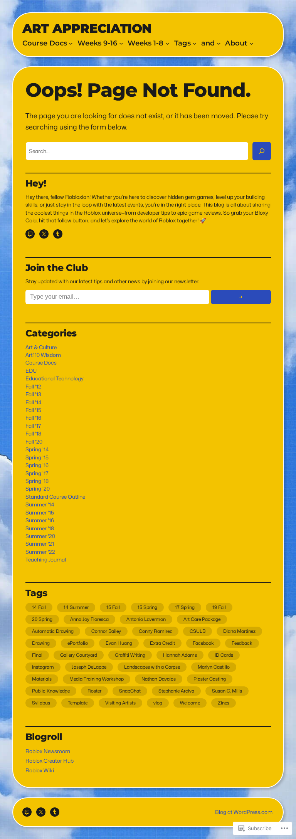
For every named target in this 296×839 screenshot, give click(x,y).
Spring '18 (37, 481)
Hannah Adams (180, 655)
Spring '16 (37, 465)
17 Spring (185, 607)
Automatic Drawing (53, 631)
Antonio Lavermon (146, 619)
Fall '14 (33, 402)
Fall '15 (33, 410)
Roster (94, 691)
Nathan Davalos (158, 679)
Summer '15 (39, 512)
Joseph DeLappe (89, 667)
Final (37, 655)
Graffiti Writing (130, 655)
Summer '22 (40, 552)
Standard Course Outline (55, 497)
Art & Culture (41, 347)
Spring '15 (37, 457)
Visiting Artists (120, 703)
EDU (31, 371)
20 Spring (42, 619)
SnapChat (130, 691)
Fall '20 (33, 442)
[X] (44, 234)
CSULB (197, 631)
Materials (42, 679)
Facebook (203, 643)
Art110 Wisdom (43, 355)
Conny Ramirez (155, 631)
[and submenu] (219, 43)
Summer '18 (39, 528)
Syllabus (41, 703)
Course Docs (41, 363)
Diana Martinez (239, 631)
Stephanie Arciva (176, 691)
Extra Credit (162, 643)
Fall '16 (33, 418)
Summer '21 (39, 544)
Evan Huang (119, 643)
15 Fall (113, 607)
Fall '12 (33, 386)
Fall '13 (33, 394)
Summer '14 (39, 504)
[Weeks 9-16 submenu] (121, 43)
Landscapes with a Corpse (152, 667)
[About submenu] (251, 43)
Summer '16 (39, 520)
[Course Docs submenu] (71, 43)
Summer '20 (40, 536)
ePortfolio (77, 643)
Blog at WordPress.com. (244, 812)
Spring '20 (37, 489)
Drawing (41, 643)
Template (77, 703)
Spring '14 (37, 449)
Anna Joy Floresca (89, 619)
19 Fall (219, 607)
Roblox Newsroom (47, 751)
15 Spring (147, 607)
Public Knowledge (51, 691)
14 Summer (76, 607)
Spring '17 (37, 473)
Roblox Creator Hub (49, 761)
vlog (157, 703)
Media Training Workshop (96, 679)
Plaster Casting (209, 679)
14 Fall (39, 607)
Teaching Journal (45, 560)
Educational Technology (54, 378)
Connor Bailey (106, 631)
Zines (223, 703)
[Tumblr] (57, 234)
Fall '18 (33, 433)
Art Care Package (201, 619)
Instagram (43, 667)
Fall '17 (33, 426)
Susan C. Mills (227, 691)
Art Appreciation (87, 28)
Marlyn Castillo (214, 667)
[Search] (261, 151)
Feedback (242, 643)
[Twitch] (30, 234)
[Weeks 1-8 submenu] (167, 43)
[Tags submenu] (194, 43)
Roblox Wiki (39, 770)
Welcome (190, 703)
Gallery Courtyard (78, 655)
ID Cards (224, 655)
